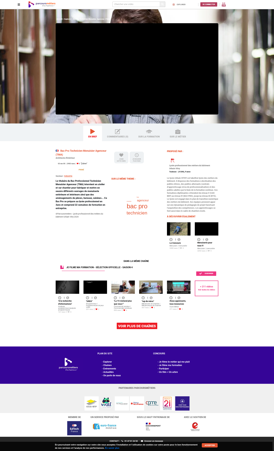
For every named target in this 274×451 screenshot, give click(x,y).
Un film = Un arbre (168, 372)
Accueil (59, 19)
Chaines (107, 365)
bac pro (137, 206)
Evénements (109, 368)
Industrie (68, 176)
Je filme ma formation (170, 365)
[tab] (92, 133)
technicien (137, 212)
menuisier (129, 201)
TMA (137, 197)
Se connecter (209, 4)
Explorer (67, 19)
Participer (164, 368)
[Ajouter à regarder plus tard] (172, 239)
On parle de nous (112, 375)
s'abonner (208, 273)
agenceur (143, 200)
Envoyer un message (153, 441)
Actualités (108, 372)
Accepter (210, 445)
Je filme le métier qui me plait (174, 361)
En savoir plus (112, 448)
